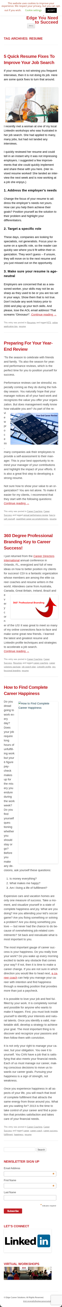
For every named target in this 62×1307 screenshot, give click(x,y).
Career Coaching (34, 511)
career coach (36, 1131)
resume (22, 326)
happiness (18, 1134)
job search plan (29, 667)
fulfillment (8, 1134)
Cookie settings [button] (33, 10)
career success (50, 1131)
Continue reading (44, 314)
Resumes (31, 322)
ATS (49, 322)
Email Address (29, 1169)
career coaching (40, 663)
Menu (31, 26)
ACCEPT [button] (51, 10)
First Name (29, 1181)
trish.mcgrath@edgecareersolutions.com (40, 1301)
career (26, 1131)
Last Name (10, 1192)
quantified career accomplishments (32, 519)
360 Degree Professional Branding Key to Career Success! (28, 541)
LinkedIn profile (44, 667)
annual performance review (35, 515)
